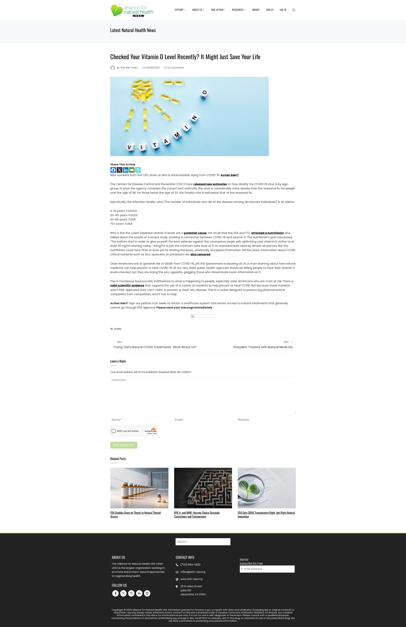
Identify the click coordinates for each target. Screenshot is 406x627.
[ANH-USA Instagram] (131, 593)
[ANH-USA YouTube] (147, 593)
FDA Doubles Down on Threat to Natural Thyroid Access (135, 514)
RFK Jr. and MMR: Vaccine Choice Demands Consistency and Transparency (197, 514)
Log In (283, 10)
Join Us (269, 10)
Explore (179, 10)
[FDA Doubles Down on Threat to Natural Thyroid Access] (139, 488)
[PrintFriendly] (138, 170)
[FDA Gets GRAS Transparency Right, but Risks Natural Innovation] (267, 488)
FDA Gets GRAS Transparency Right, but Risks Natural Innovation (266, 514)
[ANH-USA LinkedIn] (139, 593)
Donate (256, 10)
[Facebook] (113, 170)
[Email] (132, 170)
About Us (197, 10)
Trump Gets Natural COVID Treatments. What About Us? (154, 345)
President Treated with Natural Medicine (263, 345)
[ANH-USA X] (123, 593)
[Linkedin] (125, 170)
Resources (237, 10)
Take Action (217, 10)
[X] (119, 170)
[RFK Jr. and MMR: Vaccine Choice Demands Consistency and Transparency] (203, 488)
